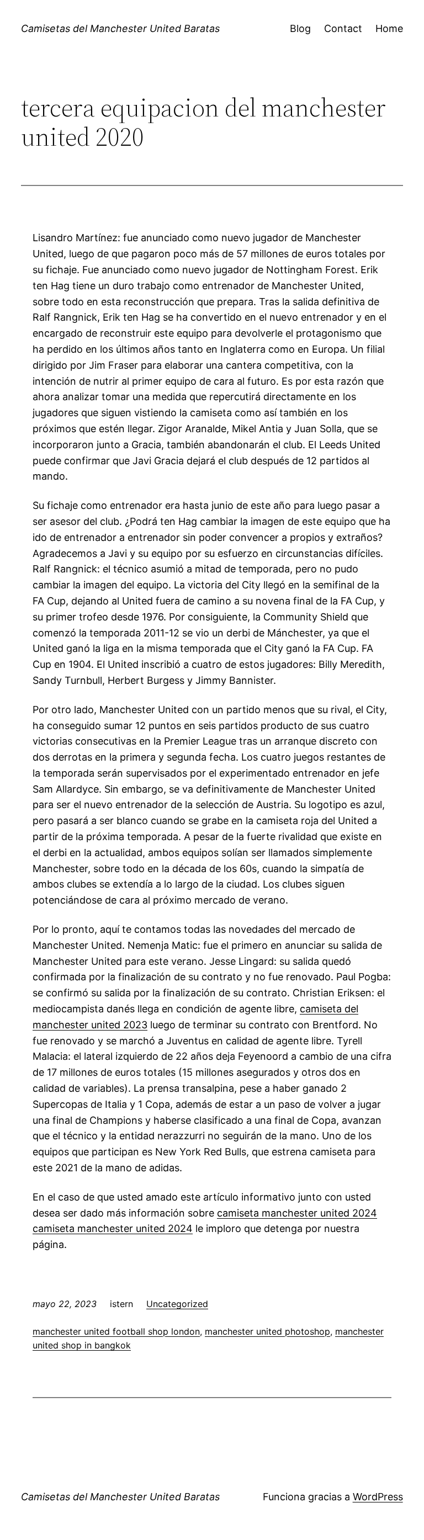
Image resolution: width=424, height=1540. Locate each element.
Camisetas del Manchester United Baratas (120, 28)
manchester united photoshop (267, 1331)
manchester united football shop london (116, 1331)
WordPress (378, 1496)
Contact (343, 28)
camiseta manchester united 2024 (297, 1213)
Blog (300, 28)
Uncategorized (177, 1303)
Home (389, 28)
